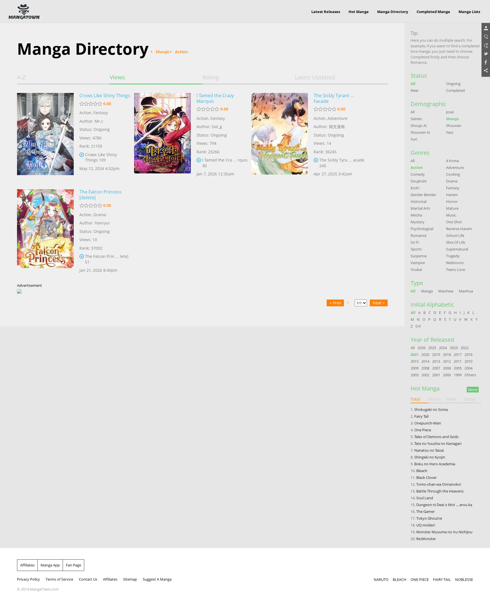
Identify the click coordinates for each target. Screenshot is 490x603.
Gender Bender (423, 194)
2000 (447, 374)
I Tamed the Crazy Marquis (215, 98)
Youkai (416, 269)
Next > (379, 302)
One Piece (422, 429)
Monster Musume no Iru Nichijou (444, 531)
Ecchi (415, 187)
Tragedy (453, 255)
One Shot (454, 221)
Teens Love (455, 269)
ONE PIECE (420, 579)
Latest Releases (325, 11)
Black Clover (426, 477)
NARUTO (381, 579)
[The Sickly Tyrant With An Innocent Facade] (279, 137)
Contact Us (88, 579)
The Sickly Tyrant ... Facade (334, 98)
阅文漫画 (337, 126)
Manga (427, 291)
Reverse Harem (459, 228)
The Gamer (425, 511)
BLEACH (399, 579)
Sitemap (130, 579)
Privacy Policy (28, 579)
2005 (458, 368)
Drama (99, 214)
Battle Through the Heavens (440, 491)
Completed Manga (433, 11)
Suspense (419, 255)
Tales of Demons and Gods (436, 436)
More (472, 389)
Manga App (50, 565)
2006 (447, 368)
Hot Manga (359, 11)
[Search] (485, 37)
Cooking (453, 174)
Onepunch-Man (427, 423)
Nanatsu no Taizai (429, 450)
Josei (450, 111)
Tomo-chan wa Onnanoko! (438, 484)
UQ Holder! (425, 525)
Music (451, 215)
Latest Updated (315, 77)
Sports (416, 249)
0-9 (418, 326)
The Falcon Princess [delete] (100, 195)
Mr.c (99, 121)
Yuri (414, 139)
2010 (468, 361)
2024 (443, 347)
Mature (452, 208)
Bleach (421, 470)
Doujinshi (418, 181)
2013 (436, 361)
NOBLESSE (464, 579)
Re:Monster (426, 538)
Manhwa (445, 291)
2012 (447, 361)
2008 (425, 368)
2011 (458, 361)
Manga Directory (392, 11)
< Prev (335, 302)
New (414, 90)
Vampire (418, 262)
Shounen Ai (420, 132)
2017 (458, 354)
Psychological (422, 228)
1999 (458, 374)
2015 (415, 361)
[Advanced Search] (485, 45)
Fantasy (100, 112)
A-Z (21, 77)
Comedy (418, 174)
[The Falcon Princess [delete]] (45, 233)
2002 (425, 374)
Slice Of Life (455, 242)
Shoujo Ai (418, 125)
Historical (418, 201)
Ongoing (453, 83)
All (413, 83)
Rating (210, 77)
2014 (425, 361)
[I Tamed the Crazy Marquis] (162, 137)
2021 (415, 354)
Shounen (453, 125)
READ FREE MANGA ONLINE (24, 12)
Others (470, 374)
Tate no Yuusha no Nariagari (437, 443)
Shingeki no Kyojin (429, 457)
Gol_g (217, 126)
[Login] (485, 28)
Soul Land (424, 497)
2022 (464, 347)
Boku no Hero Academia (434, 463)
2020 (425, 354)
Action (85, 112)
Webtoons (455, 262)
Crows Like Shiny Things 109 (101, 157)
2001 (436, 374)
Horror (452, 201)
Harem (452, 194)
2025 (432, 347)
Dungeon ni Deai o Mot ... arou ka (444, 504)
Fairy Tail (421, 416)
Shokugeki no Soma (431, 409)
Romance (418, 235)
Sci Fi (415, 242)
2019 (436, 354)
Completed (455, 90)
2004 (468, 368)
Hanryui (102, 223)
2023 (454, 347)
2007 (436, 368)
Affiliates (27, 565)
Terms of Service (59, 579)
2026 (421, 347)
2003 (415, 374)
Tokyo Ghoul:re (429, 518)
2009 (415, 368)
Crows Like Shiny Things (104, 95)
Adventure (337, 118)
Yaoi (449, 132)
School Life (455, 235)
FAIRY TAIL (442, 579)
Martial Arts (420, 208)
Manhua (466, 291)
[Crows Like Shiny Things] (45, 137)
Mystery (417, 221)
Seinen (416, 118)
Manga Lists (469, 11)
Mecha (416, 215)
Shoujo (452, 118)
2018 (447, 354)
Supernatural (457, 249)
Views (117, 77)
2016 (468, 354)
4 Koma (452, 160)
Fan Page (73, 565)
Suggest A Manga (157, 579)
